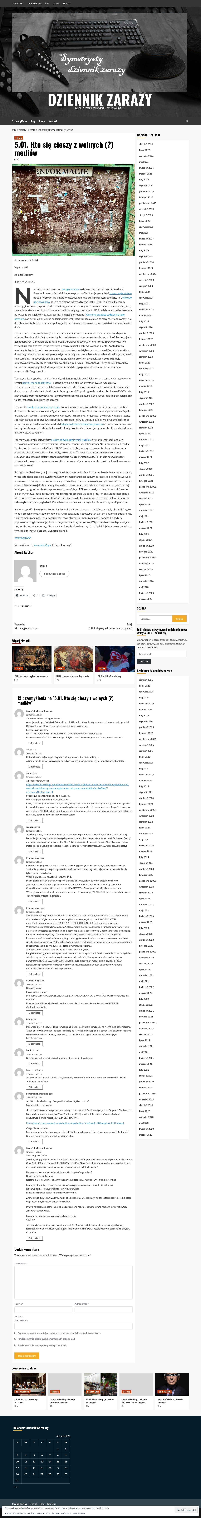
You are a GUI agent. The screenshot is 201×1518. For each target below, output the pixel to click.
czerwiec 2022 (146, 439)
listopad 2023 (146, 339)
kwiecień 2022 (146, 451)
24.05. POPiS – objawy (109, 676)
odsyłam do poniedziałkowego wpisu (82, 424)
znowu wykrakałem (120, 293)
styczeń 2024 (146, 327)
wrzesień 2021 (146, 492)
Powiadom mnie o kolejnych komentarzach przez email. (46, 1338)
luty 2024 (144, 321)
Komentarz (21, 1263)
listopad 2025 (146, 197)
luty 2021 (144, 534)
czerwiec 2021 (146, 510)
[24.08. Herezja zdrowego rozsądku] (29, 1384)
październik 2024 (147, 274)
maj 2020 (144, 587)
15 (58, 1461)
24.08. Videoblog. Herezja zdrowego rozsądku (62, 1401)
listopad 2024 (146, 268)
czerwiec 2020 (146, 581)
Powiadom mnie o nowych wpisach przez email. (42, 1345)
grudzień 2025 (146, 191)
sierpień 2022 (146, 427)
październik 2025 (147, 203)
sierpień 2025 (146, 215)
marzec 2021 (145, 528)
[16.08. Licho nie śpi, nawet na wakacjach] (100, 1384)
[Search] (187, 121)
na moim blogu (42, 545)
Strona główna (35, 3)
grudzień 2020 (146, 545)
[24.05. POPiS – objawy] (115, 659)
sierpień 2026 (146, 144)
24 (17, 1474)
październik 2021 (147, 486)
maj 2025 (144, 232)
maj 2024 (144, 303)
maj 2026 (144, 161)
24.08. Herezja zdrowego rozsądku (26, 1401)
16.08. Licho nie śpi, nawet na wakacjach (100, 1401)
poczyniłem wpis (71, 289)
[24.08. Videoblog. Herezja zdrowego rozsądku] (65, 1384)
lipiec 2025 (144, 221)
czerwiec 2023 (146, 368)
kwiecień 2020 (146, 593)
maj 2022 (144, 445)
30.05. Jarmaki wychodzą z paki (72, 676)
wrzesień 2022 (146, 421)
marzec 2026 (145, 173)
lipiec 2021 (144, 504)
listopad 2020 (146, 551)
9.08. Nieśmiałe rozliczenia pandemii (170, 1401)
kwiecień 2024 (146, 309)
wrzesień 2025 (146, 209)
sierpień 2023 (146, 356)
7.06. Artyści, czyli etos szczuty (31, 676)
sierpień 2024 (146, 286)
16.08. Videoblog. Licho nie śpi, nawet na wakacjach (134, 1401)
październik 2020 (147, 557)
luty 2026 (144, 179)
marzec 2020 (145, 599)
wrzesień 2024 (146, 280)
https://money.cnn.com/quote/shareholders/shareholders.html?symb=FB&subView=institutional (75, 1123)
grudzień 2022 (146, 404)
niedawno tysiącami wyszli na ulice (71, 439)
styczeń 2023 (146, 398)
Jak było (19, 138)
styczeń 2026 (146, 185)
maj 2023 (144, 374)
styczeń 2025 (146, 256)
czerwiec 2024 (146, 297)
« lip (15, 1487)
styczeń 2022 (146, 469)
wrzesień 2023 (146, 350)
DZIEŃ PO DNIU (93, 1391)
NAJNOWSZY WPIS (22, 1391)
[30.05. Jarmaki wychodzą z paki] (73, 659)
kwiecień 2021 (146, 522)
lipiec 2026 (144, 150)
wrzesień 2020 (146, 563)
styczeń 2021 (146, 539)
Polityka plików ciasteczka (75, 1513)
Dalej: (110, 626)
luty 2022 (144, 463)
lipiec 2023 (144, 362)
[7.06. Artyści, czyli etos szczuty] (32, 659)
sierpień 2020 (146, 569)
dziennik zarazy (100, 99)
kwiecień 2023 (146, 380)
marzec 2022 (145, 457)
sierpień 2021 (146, 498)
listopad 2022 (146, 410)
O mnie (56, 3)
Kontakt (66, 3)
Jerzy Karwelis (22, 537)
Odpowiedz (34, 743)
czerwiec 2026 (146, 156)
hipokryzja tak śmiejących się (43, 407)
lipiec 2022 (144, 433)
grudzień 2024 (146, 262)
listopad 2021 (146, 480)
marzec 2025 (145, 244)
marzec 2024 (145, 315)
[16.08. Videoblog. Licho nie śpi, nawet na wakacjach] (136, 1384)
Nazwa (18, 1303)
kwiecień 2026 (146, 167)
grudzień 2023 (146, 333)
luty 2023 (144, 392)
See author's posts (54, 573)
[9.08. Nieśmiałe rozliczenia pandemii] (172, 1384)
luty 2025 (144, 250)
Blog (47, 3)
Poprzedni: (26, 626)
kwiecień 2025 (146, 238)
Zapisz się (143, 661)
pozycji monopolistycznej (36, 382)
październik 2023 (147, 345)
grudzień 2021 (146, 475)
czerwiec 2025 (146, 226)
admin (43, 565)
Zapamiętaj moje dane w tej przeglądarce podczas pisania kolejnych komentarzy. (59, 1333)
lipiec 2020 (144, 575)
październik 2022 (147, 415)
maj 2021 (144, 516)
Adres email (82, 1303)
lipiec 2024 (144, 291)
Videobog (55, 1391)
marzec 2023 (145, 386)
